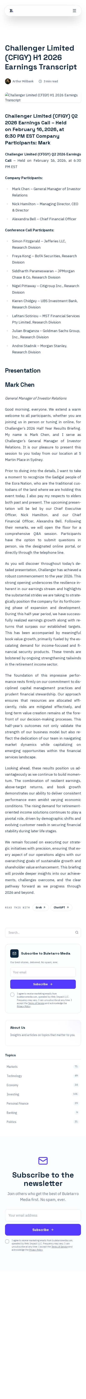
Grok (39, 907)
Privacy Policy (23, 1006)
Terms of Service (36, 1003)
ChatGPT (59, 907)
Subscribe (40, 984)
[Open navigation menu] (74, 11)
